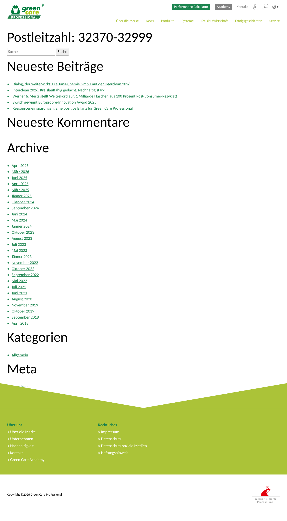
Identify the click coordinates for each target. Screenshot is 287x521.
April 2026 (20, 165)
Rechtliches (107, 424)
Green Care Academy (27, 459)
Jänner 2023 (22, 256)
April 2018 (20, 323)
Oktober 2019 (23, 311)
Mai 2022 (19, 280)
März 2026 (20, 171)
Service (274, 21)
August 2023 (22, 238)
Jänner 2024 (22, 226)
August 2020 (22, 299)
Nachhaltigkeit (22, 445)
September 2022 (25, 274)
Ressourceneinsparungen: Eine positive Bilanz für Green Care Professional (73, 108)
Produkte (167, 21)
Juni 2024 (19, 214)
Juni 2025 (19, 177)
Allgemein (20, 355)
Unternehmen (21, 438)
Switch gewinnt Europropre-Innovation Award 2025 (54, 102)
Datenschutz (111, 438)
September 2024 (25, 208)
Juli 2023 (19, 244)
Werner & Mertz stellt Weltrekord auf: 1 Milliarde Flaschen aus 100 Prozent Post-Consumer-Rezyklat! (95, 96)
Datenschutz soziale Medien (124, 445)
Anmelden (20, 386)
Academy (223, 7)
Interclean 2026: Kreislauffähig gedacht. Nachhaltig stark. (59, 90)
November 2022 (25, 262)
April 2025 (20, 183)
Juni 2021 (19, 292)
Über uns (14, 424)
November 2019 (25, 305)
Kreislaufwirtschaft (214, 21)
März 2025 (20, 189)
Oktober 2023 (23, 232)
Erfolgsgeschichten (248, 21)
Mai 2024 (19, 220)
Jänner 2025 (22, 195)
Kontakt (242, 7)
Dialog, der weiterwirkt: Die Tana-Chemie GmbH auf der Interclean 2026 (71, 84)
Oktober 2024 (23, 202)
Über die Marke (127, 21)
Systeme (188, 21)
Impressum (110, 431)
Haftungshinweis (114, 452)
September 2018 (25, 317)
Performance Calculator (191, 7)
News (150, 21)
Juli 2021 (19, 286)
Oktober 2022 (23, 268)
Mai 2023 (19, 250)
